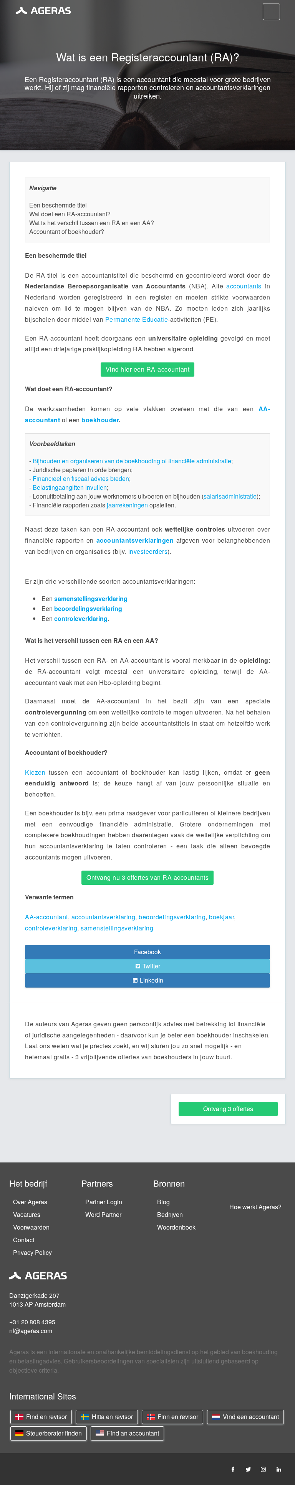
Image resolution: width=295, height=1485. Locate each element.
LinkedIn (150, 980)
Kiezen (35, 772)
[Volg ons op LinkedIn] (279, 1469)
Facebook (147, 951)
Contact (23, 1239)
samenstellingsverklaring (117, 928)
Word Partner (103, 1214)
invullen (95, 487)
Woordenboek (176, 1227)
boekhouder (100, 419)
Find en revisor (46, 1416)
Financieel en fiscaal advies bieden (81, 478)
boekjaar (221, 916)
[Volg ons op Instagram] (263, 1469)
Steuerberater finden (53, 1433)
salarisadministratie (230, 496)
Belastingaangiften (58, 487)
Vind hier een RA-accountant (148, 369)
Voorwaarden (31, 1227)
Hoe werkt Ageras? (255, 1206)
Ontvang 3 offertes (228, 1108)
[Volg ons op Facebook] (233, 1469)
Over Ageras (30, 1201)
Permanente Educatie (136, 319)
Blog (163, 1201)
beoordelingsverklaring (172, 916)
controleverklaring (51, 928)
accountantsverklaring (103, 916)
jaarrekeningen (127, 504)
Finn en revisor (177, 1416)
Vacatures (26, 1214)
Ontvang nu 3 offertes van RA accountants (147, 877)
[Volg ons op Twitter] (248, 1469)
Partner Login (103, 1201)
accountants (244, 286)
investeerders (148, 551)
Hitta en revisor (111, 1416)
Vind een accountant (250, 1416)
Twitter (150, 965)
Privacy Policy (32, 1252)
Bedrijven (170, 1214)
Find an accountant (132, 1433)
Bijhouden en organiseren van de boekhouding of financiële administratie (132, 460)
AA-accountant (46, 916)
